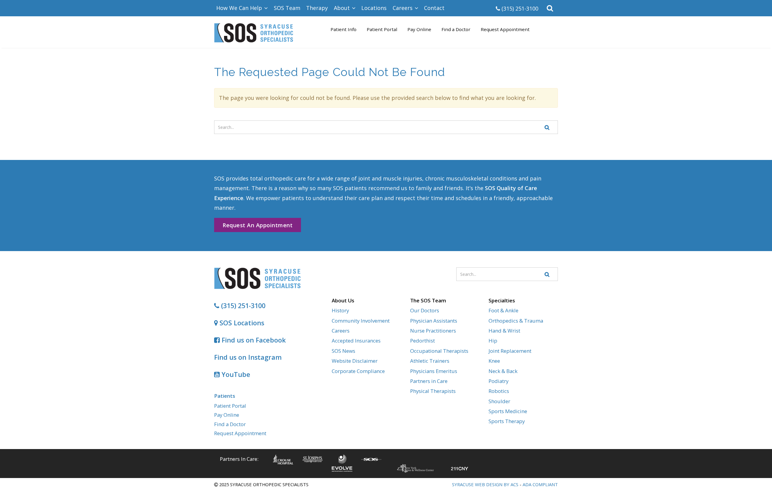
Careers (341, 330)
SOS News (343, 350)
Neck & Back (503, 371)
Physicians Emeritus (433, 371)
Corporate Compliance (358, 371)
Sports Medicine (508, 411)
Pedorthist (422, 340)
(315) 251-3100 (519, 8)
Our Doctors (424, 310)
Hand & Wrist (504, 330)
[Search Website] (547, 127)
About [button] (342, 7)
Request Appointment (505, 29)
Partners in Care (429, 381)
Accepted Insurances (356, 340)
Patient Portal (382, 29)
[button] (550, 8)
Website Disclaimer (355, 360)
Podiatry (498, 381)
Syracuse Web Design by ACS (485, 484)
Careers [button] (403, 7)
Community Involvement (361, 320)
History (340, 310)
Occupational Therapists (439, 350)
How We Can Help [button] (240, 7)
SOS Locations (241, 322)
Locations (374, 7)
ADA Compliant (540, 484)
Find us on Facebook (253, 340)
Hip (493, 340)
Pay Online (419, 29)
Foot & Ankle (503, 310)
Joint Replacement (510, 350)
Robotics (499, 390)
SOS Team (287, 7)
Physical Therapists (433, 390)
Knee (494, 360)
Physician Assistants (433, 320)
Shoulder (499, 401)
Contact (434, 7)
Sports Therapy (507, 421)
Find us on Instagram (248, 357)
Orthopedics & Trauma (516, 320)
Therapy (317, 7)
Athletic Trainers (429, 360)
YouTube (235, 374)
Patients (224, 395)
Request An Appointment (258, 225)
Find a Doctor (455, 29)
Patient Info (343, 29)
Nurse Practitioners (433, 330)
